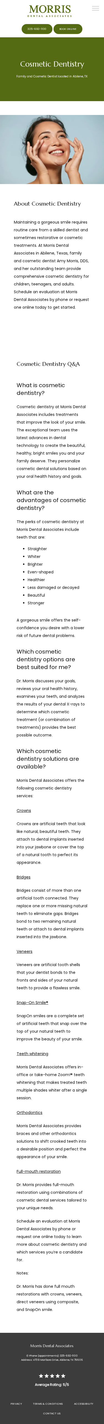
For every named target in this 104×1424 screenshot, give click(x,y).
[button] (95, 8)
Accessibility (83, 1403)
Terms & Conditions (48, 1403)
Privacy (16, 1403)
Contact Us (52, 1413)
